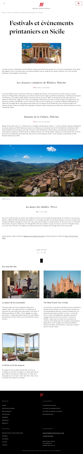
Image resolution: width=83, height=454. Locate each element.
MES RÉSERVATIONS (48, 414)
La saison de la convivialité (13, 302)
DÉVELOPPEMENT (6, 411)
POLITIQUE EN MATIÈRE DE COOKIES (52, 411)
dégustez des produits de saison (34, 236)
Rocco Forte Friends (8, 408)
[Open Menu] (4, 3)
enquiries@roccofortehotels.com (53, 433)
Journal (10, 12)
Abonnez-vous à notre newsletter (12, 433)
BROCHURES (5, 420)
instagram (5, 439)
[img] (20, 284)
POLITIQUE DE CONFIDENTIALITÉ (51, 408)
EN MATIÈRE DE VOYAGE (49, 405)
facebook (5, 436)
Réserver (78, 3)
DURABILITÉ (5, 423)
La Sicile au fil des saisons (13, 365)
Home (4, 12)
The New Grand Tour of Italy (56, 302)
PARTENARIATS (6, 414)
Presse (4, 405)
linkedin (4, 444)
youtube (4, 441)
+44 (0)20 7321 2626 (48, 436)
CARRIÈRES (5, 417)
